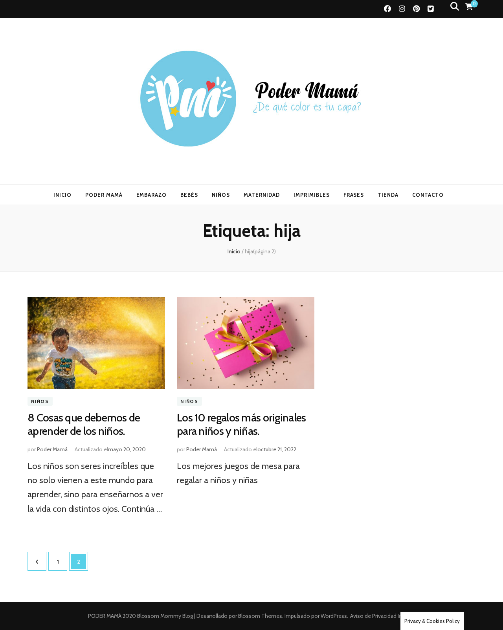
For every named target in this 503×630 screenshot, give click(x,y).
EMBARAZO (151, 195)
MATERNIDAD (262, 195)
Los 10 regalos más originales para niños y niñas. (241, 424)
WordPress (334, 615)
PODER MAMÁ (104, 195)
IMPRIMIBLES (312, 195)
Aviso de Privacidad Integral (382, 615)
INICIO (62, 195)
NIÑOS (221, 195)
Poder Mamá (52, 449)
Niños (40, 401)
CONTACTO (428, 195)
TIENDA (388, 195)
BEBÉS (189, 195)
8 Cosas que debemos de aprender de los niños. (84, 424)
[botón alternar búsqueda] (454, 6)
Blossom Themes (259, 615)
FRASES (353, 195)
